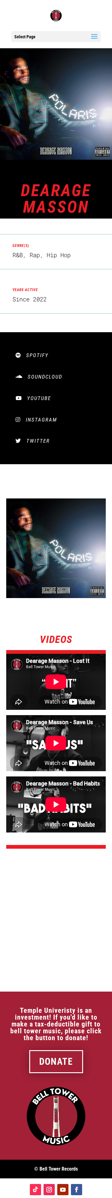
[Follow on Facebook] (76, 1189)
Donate (56, 1061)
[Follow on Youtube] (62, 1189)
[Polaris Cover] (56, 596)
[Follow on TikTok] (35, 1189)
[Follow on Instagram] (49, 1189)
